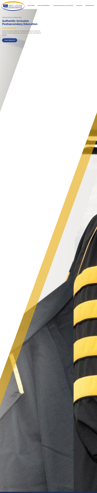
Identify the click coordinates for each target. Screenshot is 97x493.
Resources (79, 5)
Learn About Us (9, 40)
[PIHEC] (13, 6)
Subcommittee (89, 5)
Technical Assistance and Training (63, 5)
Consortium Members (43, 5)
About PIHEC (31, 5)
